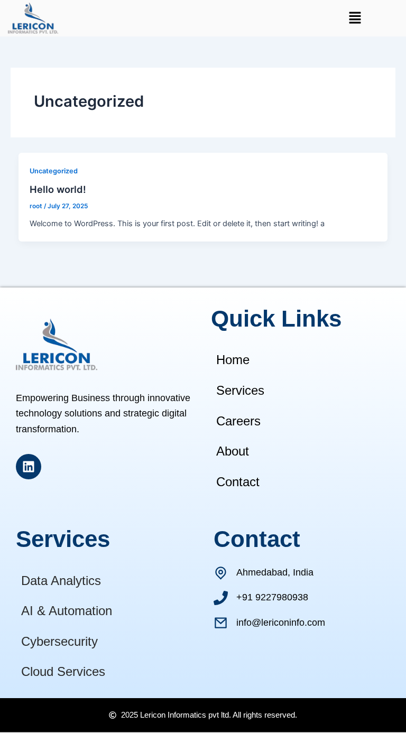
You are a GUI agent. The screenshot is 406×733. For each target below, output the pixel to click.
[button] (354, 18)
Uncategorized (54, 171)
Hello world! (58, 189)
